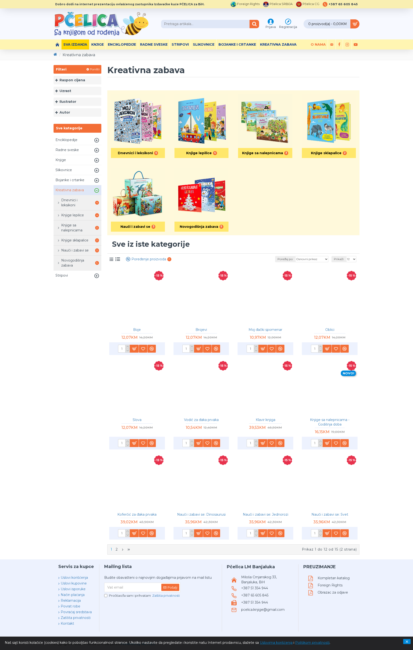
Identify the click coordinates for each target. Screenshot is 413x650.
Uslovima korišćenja (276, 642)
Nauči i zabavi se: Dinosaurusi (201, 514)
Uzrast (65, 91)
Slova (137, 420)
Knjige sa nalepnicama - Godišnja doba (329, 422)
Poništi (95, 69)
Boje (137, 330)
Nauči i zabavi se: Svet (329, 514)
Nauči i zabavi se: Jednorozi (265, 514)
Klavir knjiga (265, 420)
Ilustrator (68, 101)
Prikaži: (339, 259)
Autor (65, 112)
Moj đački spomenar (265, 330)
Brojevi (201, 330)
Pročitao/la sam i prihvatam (144, 595)
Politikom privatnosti (312, 642)
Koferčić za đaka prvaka (137, 514)
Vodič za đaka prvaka (201, 420)
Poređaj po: (285, 259)
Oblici (329, 330)
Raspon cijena (72, 80)
